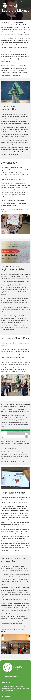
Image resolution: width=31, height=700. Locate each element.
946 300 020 (19, 688)
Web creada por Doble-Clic (10, 676)
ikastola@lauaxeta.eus (10, 690)
